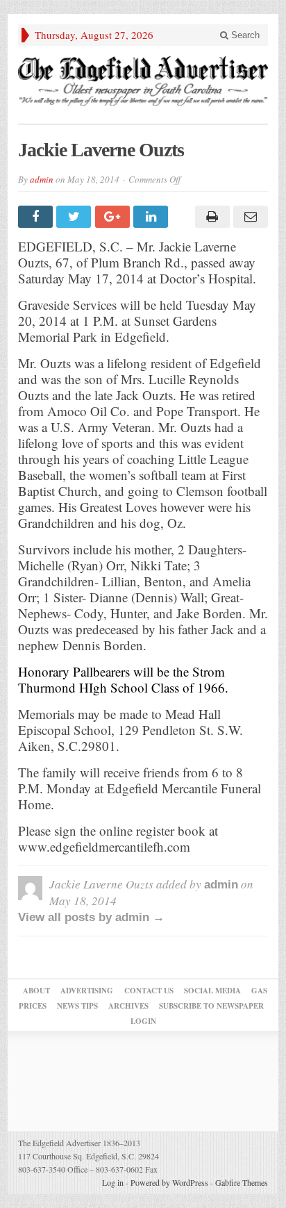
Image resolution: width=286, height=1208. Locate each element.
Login (143, 1021)
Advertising (86, 990)
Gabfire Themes (241, 1182)
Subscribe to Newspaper (211, 1005)
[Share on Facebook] (37, 217)
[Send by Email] (249, 217)
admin (41, 179)
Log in (113, 1182)
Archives (128, 1005)
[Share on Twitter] (75, 217)
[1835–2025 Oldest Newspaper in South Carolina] (143, 81)
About (36, 990)
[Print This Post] (210, 217)
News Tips (77, 1005)
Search (244, 35)
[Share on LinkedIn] (152, 217)
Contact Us (149, 990)
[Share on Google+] (114, 217)
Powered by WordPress (169, 1182)
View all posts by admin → (91, 917)
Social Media (212, 990)
